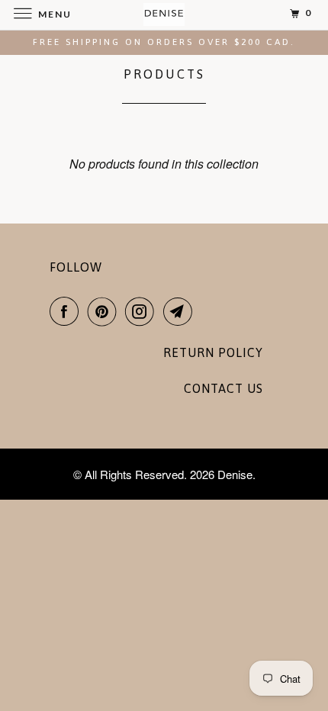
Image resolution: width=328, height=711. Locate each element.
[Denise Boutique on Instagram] (142, 311)
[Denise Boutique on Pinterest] (105, 311)
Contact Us (223, 388)
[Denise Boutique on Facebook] (67, 311)
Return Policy (213, 352)
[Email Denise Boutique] (180, 311)
